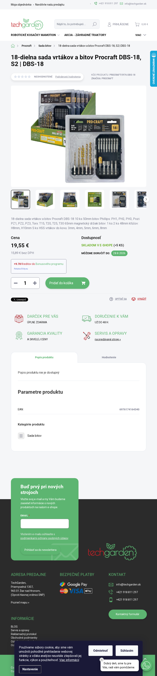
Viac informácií (69, 660)
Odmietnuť (100, 650)
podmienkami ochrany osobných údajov (44, 538)
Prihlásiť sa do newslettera (40, 549)
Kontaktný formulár (127, 614)
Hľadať (95, 24)
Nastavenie (30, 669)
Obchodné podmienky (24, 637)
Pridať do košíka (61, 283)
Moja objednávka (21, 4)
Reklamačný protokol (23, 634)
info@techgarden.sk (128, 584)
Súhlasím (126, 650)
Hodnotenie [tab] (109, 357)
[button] (146, 665)
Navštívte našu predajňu (49, 4)
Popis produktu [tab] (44, 357)
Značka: (102, 78)
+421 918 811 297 (127, 592)
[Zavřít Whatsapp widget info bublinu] (102, 660)
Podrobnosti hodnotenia (68, 76)
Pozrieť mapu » (20, 602)
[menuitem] (36, 35)
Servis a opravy (20, 630)
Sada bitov (34, 436)
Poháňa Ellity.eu (21, 269)
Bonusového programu (49, 263)
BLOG (14, 626)
